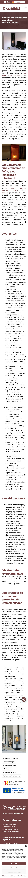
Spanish (17, 2)
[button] (25, 846)
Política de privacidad (15, 875)
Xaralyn (5, 193)
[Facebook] (5, 2)
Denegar (14, 867)
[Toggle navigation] (25, 8)
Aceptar (14, 863)
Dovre (13, 188)
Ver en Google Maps (9, 826)
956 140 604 (6, 829)
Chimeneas (7, 769)
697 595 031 (14, 829)
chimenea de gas (8, 762)
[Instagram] (8, 2)
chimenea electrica (9, 765)
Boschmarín (6, 190)
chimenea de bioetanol (11, 758)
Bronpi (22, 188)
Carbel (15, 190)
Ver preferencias (14, 872)
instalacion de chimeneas (11, 776)
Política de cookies (6, 875)
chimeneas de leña (9, 772)
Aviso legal (23, 875)
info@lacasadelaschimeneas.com (13, 813)
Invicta (23, 190)
